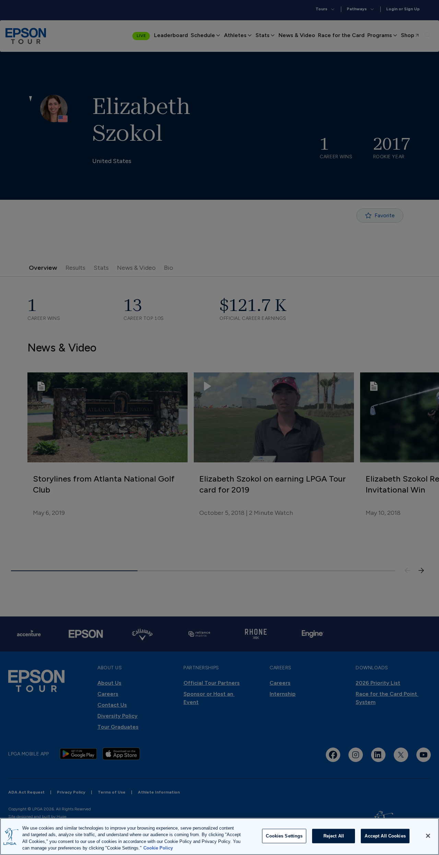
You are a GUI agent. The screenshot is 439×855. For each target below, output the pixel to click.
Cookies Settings (284, 836)
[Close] (428, 835)
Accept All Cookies (385, 836)
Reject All (333, 836)
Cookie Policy (158, 848)
